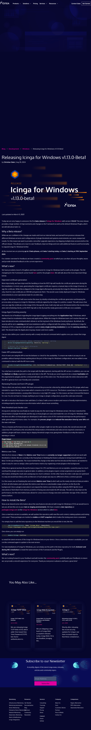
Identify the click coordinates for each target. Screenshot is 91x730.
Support (42, 707)
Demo (41, 712)
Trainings (42, 705)
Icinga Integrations (14, 719)
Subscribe (45, 683)
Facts (56, 705)
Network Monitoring (14, 712)
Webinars (27, 710)
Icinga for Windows (54, 221)
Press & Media (59, 712)
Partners (57, 710)
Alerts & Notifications (15, 717)
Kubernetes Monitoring (15, 715)
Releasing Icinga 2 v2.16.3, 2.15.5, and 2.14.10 (69, 619)
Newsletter (27, 715)
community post (47, 259)
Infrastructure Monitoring (16, 703)
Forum (41, 718)
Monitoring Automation (15, 705)
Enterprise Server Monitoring (17, 710)
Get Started (27, 703)
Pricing (42, 710)
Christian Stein (9, 162)
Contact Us (58, 715)
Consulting (43, 703)
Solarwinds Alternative (77, 707)
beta (55, 510)
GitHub (42, 721)
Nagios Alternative (76, 703)
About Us (57, 703)
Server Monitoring (14, 707)
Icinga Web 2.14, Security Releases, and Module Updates (43, 620)
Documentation (28, 705)
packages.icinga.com (9, 510)
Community (27, 712)
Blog (25, 707)
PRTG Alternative (75, 705)
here (35, 273)
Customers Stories (60, 707)
